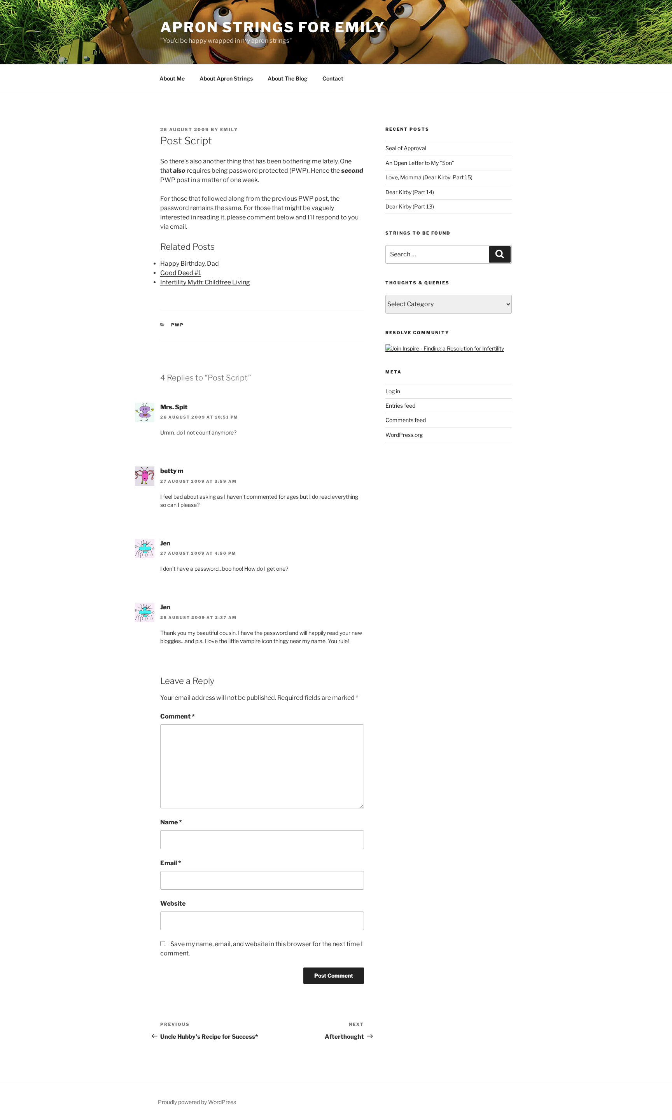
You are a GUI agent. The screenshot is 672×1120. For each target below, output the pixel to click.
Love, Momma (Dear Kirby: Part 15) (428, 177)
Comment (177, 716)
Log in (392, 391)
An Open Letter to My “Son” (419, 162)
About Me (172, 78)
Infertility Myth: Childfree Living (205, 282)
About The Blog (288, 78)
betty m (172, 471)
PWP (177, 325)
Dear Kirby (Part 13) (409, 206)
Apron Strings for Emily (272, 27)
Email (170, 863)
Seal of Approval (405, 148)
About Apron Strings (226, 78)
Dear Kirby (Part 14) (409, 192)
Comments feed (405, 420)
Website (173, 903)
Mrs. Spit (173, 407)
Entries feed (400, 405)
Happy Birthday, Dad (189, 263)
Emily (229, 129)
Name (171, 822)
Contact (332, 78)
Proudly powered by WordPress (197, 1102)
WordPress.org (404, 434)
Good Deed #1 (180, 273)
